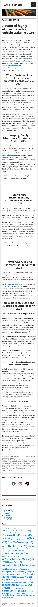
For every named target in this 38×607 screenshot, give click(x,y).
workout (7, 598)
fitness (11, 577)
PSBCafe (24, 585)
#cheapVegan (21, 460)
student (12, 595)
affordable (24, 569)
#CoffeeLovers (14, 546)
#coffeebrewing (20, 542)
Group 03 (7, 519)
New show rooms (14, 468)
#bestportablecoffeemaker (17, 535)
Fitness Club (24, 577)
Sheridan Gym (20, 593)
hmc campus (26, 582)
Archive (11, 458)
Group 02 (7, 517)
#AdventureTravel (9, 533)
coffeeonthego (23, 572)
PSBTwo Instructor (28, 456)
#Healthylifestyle (18, 461)
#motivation (11, 556)
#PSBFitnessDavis (12, 562)
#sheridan (27, 461)
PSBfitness (19, 588)
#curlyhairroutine (11, 549)
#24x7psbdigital (9, 529)
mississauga (11, 584)
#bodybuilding (12, 460)
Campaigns (7, 512)
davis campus (17, 574)
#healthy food (6, 461)
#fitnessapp (31, 460)
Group (6, 513)
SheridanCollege (13, 590)
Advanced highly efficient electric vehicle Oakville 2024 (18, 29)
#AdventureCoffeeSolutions (16, 531)
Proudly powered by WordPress (12, 603)
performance (13, 66)
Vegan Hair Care (28, 595)
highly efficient (16, 465)
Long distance (26, 465)
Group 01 (7, 515)
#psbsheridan (11, 565)
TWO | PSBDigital (12, 4)
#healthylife (21, 551)
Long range (17, 467)
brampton (8, 572)
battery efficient (17, 463)
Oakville (23, 468)
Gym (6, 579)
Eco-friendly (6, 465)
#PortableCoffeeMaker (18, 559)
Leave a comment (8, 470)
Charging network (29, 463)
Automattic (8, 605)
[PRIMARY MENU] (33, 4)
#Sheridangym (13, 569)
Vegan (19, 595)
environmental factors (11, 284)
